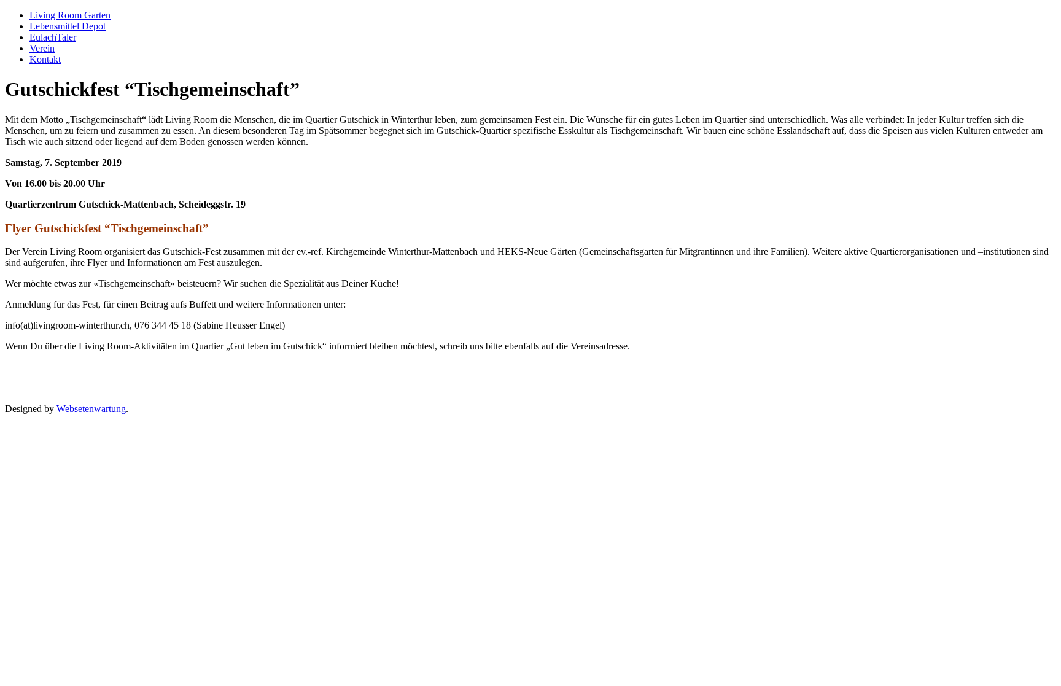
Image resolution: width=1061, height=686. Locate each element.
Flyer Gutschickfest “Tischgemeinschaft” (107, 228)
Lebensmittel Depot (67, 26)
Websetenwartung (91, 408)
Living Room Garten (70, 15)
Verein (42, 48)
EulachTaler (52, 37)
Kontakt (45, 59)
